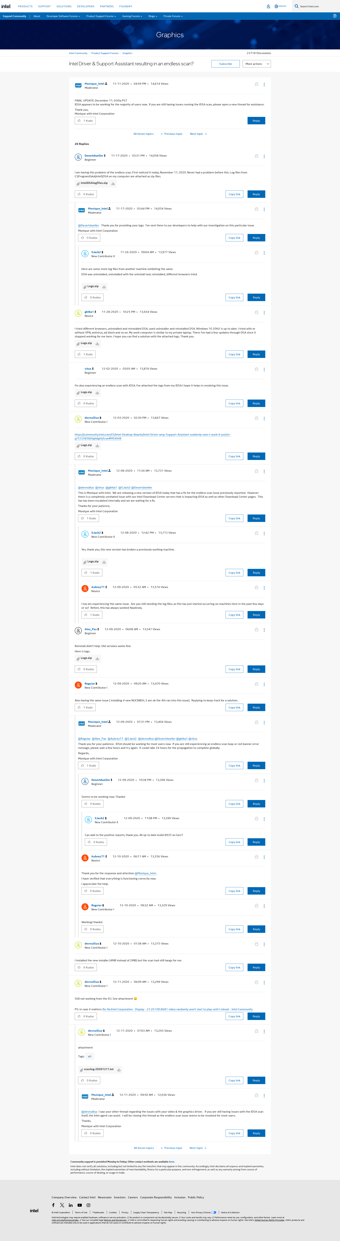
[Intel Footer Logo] (34, 1210)
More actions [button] (254, 64)
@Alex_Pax (99, 738)
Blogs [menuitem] (152, 16)
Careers (133, 1197)
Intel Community (78, 53)
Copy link (234, 194)
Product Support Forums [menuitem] (100, 16)
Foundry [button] (125, 6)
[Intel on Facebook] (53, 1205)
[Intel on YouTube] (80, 1205)
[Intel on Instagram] (88, 1205)
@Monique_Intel (145, 873)
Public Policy (196, 1197)
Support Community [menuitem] (14, 16)
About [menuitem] (36, 16)
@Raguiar (84, 738)
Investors (120, 1197)
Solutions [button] (64, 6)
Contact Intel (87, 1197)
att (90, 1056)
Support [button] (44, 6)
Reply (256, 120)
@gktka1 (111, 487)
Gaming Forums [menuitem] (131, 16)
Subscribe (225, 64)
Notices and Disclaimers (115, 1220)
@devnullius (86, 487)
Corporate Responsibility (156, 1197)
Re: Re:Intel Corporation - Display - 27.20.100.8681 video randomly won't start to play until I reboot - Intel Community (178, 1009)
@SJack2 (124, 487)
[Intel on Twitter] (62, 1205)
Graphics (127, 53)
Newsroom (105, 1197)
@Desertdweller (88, 225)
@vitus (99, 487)
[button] (264, 84)
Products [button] (25, 6)
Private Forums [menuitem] (172, 16)
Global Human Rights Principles (269, 1220)
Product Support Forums (105, 53)
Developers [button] (85, 6)
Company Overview (64, 1197)
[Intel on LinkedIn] (71, 1205)
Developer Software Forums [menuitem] (62, 16)
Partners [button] (107, 6)
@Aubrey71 (115, 738)
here (171, 1161)
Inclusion (179, 1197)
